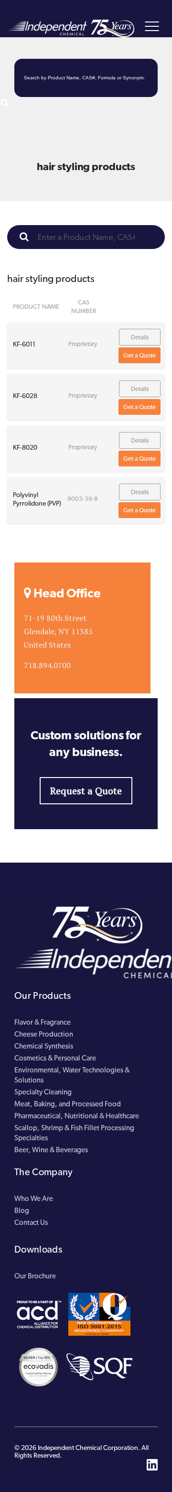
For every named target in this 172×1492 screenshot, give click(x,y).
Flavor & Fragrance (42, 1022)
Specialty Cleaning (43, 1092)
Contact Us (31, 1222)
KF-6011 (24, 344)
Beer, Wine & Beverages (51, 1150)
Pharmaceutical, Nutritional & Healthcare (76, 1116)
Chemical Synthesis (43, 1046)
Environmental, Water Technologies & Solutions (71, 1075)
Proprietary (82, 343)
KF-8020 (25, 447)
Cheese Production (43, 1034)
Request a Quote (86, 790)
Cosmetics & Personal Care (55, 1058)
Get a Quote (139, 355)
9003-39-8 (82, 498)
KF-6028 (25, 396)
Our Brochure (35, 1276)
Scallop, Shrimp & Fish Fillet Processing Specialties (74, 1133)
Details (140, 337)
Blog (21, 1210)
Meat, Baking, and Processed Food (67, 1104)
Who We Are (33, 1198)
